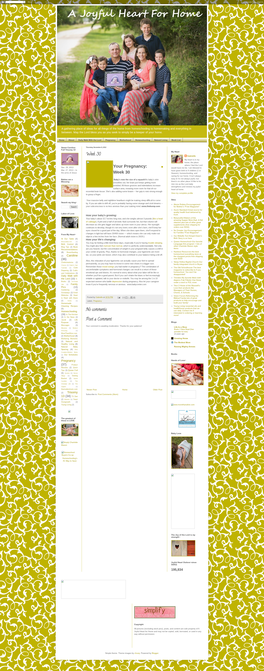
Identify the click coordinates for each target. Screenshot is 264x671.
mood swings (108, 266)
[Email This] (123, 297)
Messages (65, 325)
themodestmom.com (69, 389)
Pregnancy (110, 140)
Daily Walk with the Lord (69, 277)
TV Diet (75, 396)
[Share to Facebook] (131, 297)
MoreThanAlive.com (69, 333)
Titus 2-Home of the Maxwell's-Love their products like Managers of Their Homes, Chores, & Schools (187, 288)
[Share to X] (129, 297)
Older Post (157, 390)
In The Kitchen (72, 314)
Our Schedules (71, 355)
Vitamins (67, 399)
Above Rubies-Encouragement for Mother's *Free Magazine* (187, 205)
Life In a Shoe (180, 327)
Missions (64, 328)
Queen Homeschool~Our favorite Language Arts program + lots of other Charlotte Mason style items (188, 244)
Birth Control (67, 244)
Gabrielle (191, 156)
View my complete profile (182, 193)
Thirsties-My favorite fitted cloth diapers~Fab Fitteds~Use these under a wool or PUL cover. (187, 280)
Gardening (65, 290)
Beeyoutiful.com (66, 241)
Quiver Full (73, 370)
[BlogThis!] (126, 297)
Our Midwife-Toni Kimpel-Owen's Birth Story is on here (188, 237)
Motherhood (125, 140)
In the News (69, 317)
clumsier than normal (112, 246)
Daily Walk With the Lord (89, 140)
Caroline (72, 255)
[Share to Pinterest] (134, 297)
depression (117, 281)
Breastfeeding (72, 252)
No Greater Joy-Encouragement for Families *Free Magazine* (188, 231)
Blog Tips (65, 247)
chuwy (137, 653)
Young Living (66, 405)
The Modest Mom (182, 342)
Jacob (63, 320)
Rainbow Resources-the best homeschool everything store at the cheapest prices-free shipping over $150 (188, 255)
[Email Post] (119, 297)
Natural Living (160, 140)
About (71, 140)
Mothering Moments (69, 339)
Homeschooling (142, 140)
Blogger (155, 653)
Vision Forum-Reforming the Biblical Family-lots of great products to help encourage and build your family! (187, 299)
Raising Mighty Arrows (184, 346)
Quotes (67, 373)
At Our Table (67, 239)
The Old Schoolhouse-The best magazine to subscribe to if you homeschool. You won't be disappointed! (187, 270)
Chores (63, 265)
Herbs (70, 301)
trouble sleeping (155, 243)
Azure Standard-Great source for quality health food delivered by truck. (188, 212)
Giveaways (65, 293)
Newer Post (92, 390)
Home (61, 140)
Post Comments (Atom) (108, 394)
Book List (176, 140)
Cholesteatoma (67, 262)
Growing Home (181, 338)
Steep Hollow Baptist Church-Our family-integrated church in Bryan (188, 263)
